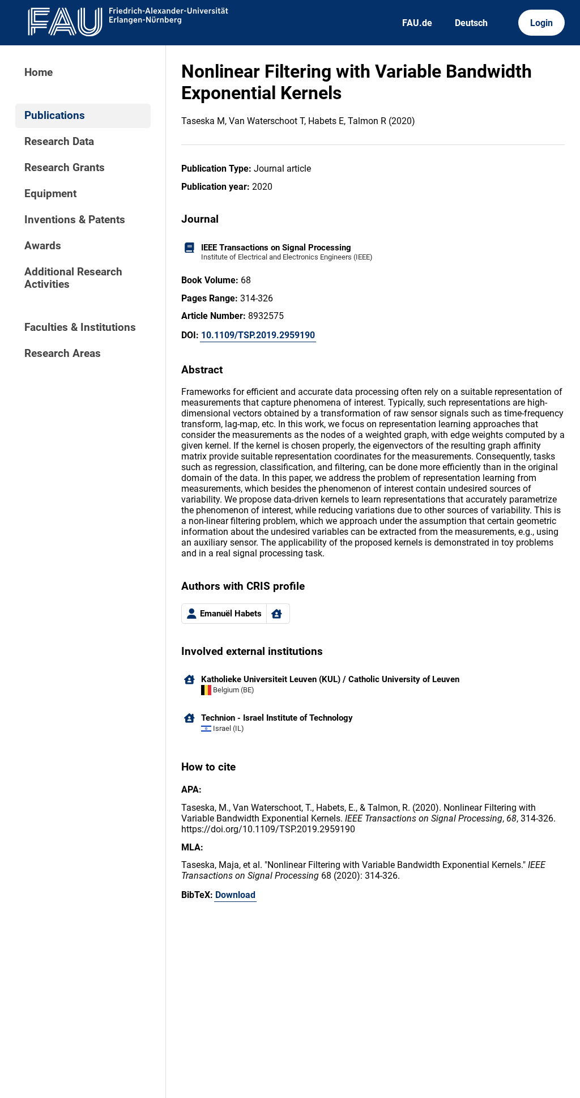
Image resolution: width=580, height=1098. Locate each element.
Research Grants (64, 167)
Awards (42, 246)
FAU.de (417, 23)
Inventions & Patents (74, 220)
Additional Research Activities (73, 278)
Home (38, 72)
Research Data (59, 141)
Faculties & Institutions (80, 327)
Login (541, 23)
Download (235, 895)
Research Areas (62, 353)
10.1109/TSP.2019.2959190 (258, 335)
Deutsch (471, 23)
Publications (54, 115)
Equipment (50, 194)
